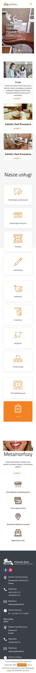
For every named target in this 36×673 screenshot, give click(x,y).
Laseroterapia (18, 270)
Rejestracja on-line (18, 540)
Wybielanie (18, 343)
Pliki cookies (8, 619)
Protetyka (18, 246)
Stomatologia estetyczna (18, 223)
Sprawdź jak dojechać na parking (18, 524)
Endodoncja (18, 320)
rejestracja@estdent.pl (16, 604)
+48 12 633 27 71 (14, 592)
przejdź (16, 98)
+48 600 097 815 (14, 595)
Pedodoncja (18, 296)
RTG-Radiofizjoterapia (18, 393)
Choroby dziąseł (18, 367)
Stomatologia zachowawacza (18, 200)
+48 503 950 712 (14, 642)
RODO (6, 621)
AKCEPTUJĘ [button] (21, 665)
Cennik (18, 416)
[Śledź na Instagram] (10, 570)
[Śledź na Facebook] (6, 570)
